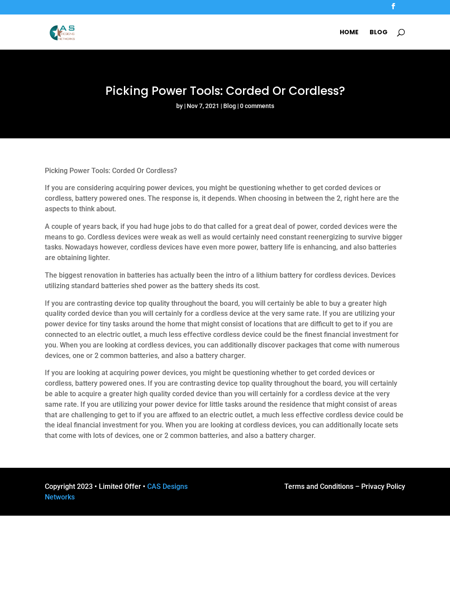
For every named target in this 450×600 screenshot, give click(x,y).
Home (349, 32)
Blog (379, 32)
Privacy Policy (383, 486)
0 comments (257, 105)
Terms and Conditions (318, 486)
